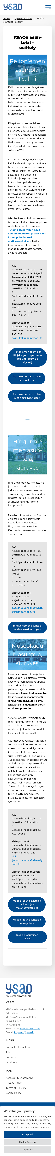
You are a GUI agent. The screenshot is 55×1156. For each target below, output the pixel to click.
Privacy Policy (14, 1083)
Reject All (27, 1149)
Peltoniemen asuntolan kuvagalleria (27, 378)
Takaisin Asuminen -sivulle (28, 937)
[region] (27, 1131)
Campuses (12, 1057)
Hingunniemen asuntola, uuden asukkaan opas (27, 627)
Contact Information (18, 1047)
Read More (45, 1127)
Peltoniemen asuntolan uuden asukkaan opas (27, 396)
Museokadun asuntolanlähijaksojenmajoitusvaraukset (27, 904)
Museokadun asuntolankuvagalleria (27, 921)
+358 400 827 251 (30, 1028)
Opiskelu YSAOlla (23, 18)
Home (6, 18)
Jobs (8, 1052)
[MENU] (48, 6)
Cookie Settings (27, 1142)
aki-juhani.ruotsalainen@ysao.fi (27, 860)
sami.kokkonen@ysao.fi (28, 338)
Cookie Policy (13, 1093)
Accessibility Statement (19, 1078)
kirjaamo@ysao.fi (24, 1032)
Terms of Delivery (16, 1088)
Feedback (11, 1062)
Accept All (27, 1134)
